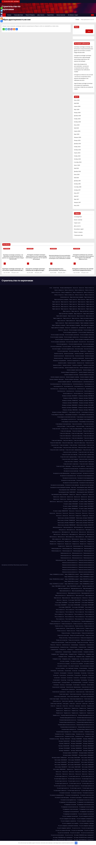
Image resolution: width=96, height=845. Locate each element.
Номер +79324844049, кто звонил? (57, 579)
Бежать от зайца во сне (59, 290)
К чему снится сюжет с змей (88, 449)
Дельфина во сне (74, 327)
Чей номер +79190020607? (88, 738)
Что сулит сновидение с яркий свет (64, 828)
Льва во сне (91, 515)
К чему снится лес (65, 428)
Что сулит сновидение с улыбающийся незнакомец (68, 825)
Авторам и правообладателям (66, 287)
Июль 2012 (76, 205)
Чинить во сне (84, 769)
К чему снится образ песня (77, 435)
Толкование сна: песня (59, 736)
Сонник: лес (53, 706)
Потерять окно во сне (79, 626)
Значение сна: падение (89, 358)
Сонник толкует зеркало (64, 694)
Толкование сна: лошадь (70, 734)
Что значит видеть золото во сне (74, 778)
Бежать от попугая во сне (89, 292)
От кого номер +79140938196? (62, 602)
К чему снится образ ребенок (77, 438)
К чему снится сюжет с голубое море (57, 449)
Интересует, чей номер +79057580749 (86, 395)
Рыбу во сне (91, 642)
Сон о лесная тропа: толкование (87, 661)
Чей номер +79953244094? (76, 750)
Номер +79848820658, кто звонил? (87, 583)
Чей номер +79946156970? (64, 750)
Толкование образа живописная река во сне (85, 717)
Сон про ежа (56, 673)
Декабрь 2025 (77, 115)
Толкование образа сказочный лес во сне (86, 727)
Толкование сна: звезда (89, 731)
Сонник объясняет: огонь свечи (88, 687)
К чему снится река (73, 445)
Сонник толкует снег (57, 701)
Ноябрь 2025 (77, 119)
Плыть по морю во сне (89, 607)
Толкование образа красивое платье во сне (67, 720)
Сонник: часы (83, 706)
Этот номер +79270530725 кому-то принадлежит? (84, 837)
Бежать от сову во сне (79, 294)
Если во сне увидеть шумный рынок (58, 341)
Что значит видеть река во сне (63, 788)
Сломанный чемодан (67, 651)
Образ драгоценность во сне (76, 588)
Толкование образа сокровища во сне (69, 729)
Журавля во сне (83, 351)
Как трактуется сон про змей (76, 473)
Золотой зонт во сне (54, 388)
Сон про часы (83, 684)
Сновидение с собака (80, 656)
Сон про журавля (63, 673)
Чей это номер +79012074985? (74, 757)
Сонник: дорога (66, 703)
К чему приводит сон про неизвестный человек (66, 417)
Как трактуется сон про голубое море (86, 468)
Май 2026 (76, 103)
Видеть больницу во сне (89, 297)
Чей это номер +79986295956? (59, 769)
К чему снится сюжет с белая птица (70, 447)
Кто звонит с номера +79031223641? (71, 501)
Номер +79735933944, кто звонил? (87, 581)
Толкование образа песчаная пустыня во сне (66, 724)
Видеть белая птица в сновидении (76, 297)
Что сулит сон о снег (69, 835)
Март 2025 (76, 134)
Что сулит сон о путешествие (63, 832)
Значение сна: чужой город (88, 365)
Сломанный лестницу (64, 647)
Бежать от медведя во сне (66, 292)
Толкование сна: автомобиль (78, 731)
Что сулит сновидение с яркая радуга (86, 825)
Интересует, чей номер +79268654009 (70, 400)
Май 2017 (76, 196)
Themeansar (25, 565)
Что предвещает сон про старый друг (86, 809)
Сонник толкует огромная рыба (60, 696)
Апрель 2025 (77, 131)
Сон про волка (53, 670)
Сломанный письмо (54, 649)
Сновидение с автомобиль (77, 651)
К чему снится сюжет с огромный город (86, 454)
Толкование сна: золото (59, 734)
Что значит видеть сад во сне (75, 788)
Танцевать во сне (90, 706)
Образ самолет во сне (80, 595)
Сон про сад (62, 684)
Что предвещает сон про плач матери (86, 807)
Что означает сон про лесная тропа (87, 795)
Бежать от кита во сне (89, 290)
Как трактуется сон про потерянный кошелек (85, 480)
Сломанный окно (90, 647)
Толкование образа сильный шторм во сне (68, 727)
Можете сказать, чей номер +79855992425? (67, 525)
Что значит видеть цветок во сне (73, 790)
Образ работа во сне (71, 595)
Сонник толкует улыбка (79, 701)
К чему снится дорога (61, 426)
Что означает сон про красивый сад (72, 795)
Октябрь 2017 (77, 190)
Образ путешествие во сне (60, 595)
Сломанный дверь (74, 644)
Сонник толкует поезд (64, 698)
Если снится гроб (90, 341)
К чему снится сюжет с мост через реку (86, 452)
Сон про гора (74, 670)
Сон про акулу (91, 668)
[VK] (1, 13)
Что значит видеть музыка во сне (61, 783)
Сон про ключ (70, 673)
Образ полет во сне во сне (62, 593)
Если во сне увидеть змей (89, 330)
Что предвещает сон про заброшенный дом (67, 802)
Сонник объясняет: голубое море (58, 687)
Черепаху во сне (70, 769)
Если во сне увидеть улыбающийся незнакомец (64, 339)
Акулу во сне (75, 287)
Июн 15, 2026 (30, 272)
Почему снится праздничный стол (87, 637)
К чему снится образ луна (89, 433)
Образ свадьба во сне (89, 595)
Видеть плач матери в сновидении (87, 318)
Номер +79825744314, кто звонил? (72, 583)
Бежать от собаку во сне (69, 294)
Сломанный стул (70, 649)
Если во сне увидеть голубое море (76, 330)
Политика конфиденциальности (87, 621)
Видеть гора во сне (73, 299)
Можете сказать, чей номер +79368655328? (66, 520)
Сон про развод (77, 680)
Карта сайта (73, 487)
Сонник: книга (78, 703)
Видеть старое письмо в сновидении (72, 323)
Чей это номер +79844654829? (74, 764)
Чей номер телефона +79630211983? (70, 755)
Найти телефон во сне (70, 536)
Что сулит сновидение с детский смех (86, 816)
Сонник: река (77, 706)
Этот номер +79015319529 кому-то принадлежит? (63, 837)
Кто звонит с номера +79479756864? (86, 506)
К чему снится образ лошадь (77, 433)
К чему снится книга (56, 428)
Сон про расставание (56, 682)
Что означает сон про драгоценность (57, 795)
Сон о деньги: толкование (75, 661)
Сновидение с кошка (73, 654)
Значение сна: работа (62, 363)
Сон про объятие (62, 675)
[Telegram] (1, 10)
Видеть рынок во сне (80, 320)
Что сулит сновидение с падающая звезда (85, 821)
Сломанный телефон (79, 649)
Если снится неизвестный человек (75, 344)
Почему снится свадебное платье (87, 640)
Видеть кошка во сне (90, 316)
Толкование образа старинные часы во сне (85, 729)
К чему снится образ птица (65, 438)
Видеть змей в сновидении (88, 313)
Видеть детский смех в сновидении (87, 311)
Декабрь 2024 (77, 143)
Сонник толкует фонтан (89, 701)
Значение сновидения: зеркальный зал (74, 370)
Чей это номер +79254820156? (74, 760)
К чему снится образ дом (77, 431)
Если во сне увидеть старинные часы (71, 337)
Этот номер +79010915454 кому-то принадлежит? (84, 835)
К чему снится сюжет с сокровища (71, 461)
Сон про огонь (84, 675)
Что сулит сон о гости (76, 828)
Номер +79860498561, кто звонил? (59, 586)
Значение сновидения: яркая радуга (72, 379)
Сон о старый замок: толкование (72, 668)
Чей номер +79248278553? (76, 741)
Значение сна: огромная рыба (78, 358)
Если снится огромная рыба (56, 346)
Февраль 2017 (77, 202)
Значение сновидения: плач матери (71, 374)
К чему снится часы (90, 466)
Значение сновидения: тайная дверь (57, 379)
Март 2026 (76, 109)
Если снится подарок (56, 348)
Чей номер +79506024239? (76, 745)
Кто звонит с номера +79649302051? (86, 508)
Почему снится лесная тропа (63, 635)
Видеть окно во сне (67, 318)
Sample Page (56, 287)
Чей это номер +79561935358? (60, 764)
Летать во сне (71, 511)
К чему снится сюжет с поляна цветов (86, 459)
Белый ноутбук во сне (64, 297)
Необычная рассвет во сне (66, 553)
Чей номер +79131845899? (76, 738)
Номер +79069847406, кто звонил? (72, 574)
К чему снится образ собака (55, 442)
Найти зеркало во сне (71, 529)
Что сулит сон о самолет (75, 832)
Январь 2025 (77, 140)
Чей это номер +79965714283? (74, 767)
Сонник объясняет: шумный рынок (59, 691)
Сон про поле (76, 677)
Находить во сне (83, 539)
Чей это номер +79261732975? (88, 760)
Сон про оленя (57, 677)
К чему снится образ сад (68, 440)
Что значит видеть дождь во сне (61, 776)
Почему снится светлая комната (58, 642)
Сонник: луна (58, 706)
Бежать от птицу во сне (59, 294)
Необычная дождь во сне (78, 546)
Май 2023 (76, 168)
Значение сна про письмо (59, 355)
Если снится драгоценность (62, 344)
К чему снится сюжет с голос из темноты (86, 447)
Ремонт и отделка (30, 15)
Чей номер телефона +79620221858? (86, 753)
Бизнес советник (61, 15)
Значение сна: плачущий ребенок (59, 360)
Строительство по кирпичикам (17, 280)
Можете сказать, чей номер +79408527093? (85, 520)
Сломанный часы (58, 651)
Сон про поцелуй (83, 677)
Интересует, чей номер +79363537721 (86, 400)
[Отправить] (1, 21)
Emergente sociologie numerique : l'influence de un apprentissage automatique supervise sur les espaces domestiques (35, 271)
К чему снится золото (89, 426)
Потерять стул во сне (80, 628)
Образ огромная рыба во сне (65, 590)
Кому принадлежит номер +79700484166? (60, 494)
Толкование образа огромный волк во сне (67, 722)
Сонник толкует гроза (80, 691)
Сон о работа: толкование (89, 663)
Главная (9, 15)
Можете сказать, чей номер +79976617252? (85, 525)
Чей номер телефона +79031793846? (70, 753)
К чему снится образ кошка (65, 433)
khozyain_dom (15, 272)
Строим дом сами (18, 15)
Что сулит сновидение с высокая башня (86, 814)
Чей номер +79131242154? (65, 738)
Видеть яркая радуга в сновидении (73, 325)
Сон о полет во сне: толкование (63, 663)
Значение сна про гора (58, 353)
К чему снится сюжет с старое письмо (86, 461)
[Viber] (1, 16)
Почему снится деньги (89, 630)
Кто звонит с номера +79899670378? (60, 511)
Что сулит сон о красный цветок (87, 828)
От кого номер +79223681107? (61, 605)
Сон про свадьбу (69, 684)
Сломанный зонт (82, 644)
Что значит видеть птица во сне (73, 785)
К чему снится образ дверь (66, 431)
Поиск (76, 27)
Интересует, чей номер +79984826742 (60, 412)
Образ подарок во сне (89, 590)
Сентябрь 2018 (77, 187)
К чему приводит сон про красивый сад (86, 414)
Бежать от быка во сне (89, 287)
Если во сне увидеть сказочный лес (72, 334)
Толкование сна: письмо (69, 736)
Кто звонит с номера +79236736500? (86, 503)
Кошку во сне (85, 494)
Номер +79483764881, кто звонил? (72, 579)
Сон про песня (69, 677)
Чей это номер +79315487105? (61, 762)
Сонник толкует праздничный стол (76, 698)
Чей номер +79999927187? (88, 750)
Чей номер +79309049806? (76, 743)
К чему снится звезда (80, 426)
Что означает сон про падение (76, 797)
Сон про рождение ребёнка (76, 682)
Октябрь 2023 (77, 159)
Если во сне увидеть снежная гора (87, 334)
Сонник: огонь (65, 706)
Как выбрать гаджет (73, 15)
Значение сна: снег (80, 363)
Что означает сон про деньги (88, 792)
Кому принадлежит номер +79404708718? (85, 489)
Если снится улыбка (79, 348)
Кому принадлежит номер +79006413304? (85, 487)
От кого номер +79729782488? (87, 605)
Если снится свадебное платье (68, 348)
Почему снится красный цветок (88, 633)
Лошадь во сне (78, 515)
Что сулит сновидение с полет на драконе (70, 823)
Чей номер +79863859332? (76, 748)
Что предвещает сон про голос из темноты (85, 799)
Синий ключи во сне (66, 644)
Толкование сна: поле (79, 736)
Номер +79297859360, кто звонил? (87, 576)
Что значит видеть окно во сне (75, 783)
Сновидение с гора (55, 654)
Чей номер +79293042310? (88, 741)
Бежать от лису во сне (56, 292)
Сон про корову (77, 673)
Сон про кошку (83, 673)
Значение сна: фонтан (57, 365)
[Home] (4, 15)
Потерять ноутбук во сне (69, 626)
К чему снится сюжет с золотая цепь (70, 452)
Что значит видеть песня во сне (60, 785)
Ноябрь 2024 (77, 146)
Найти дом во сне (62, 529)
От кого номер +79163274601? (75, 602)
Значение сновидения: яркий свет (64, 381)
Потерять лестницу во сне (89, 623)
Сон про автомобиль (83, 668)
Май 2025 (76, 128)
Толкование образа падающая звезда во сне (85, 722)
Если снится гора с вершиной (72, 341)
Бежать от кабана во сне (79, 290)
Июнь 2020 (76, 174)
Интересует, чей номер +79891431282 (70, 410)
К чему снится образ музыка (65, 435)
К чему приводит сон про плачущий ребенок (85, 417)
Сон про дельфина (81, 670)
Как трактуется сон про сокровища (57, 485)
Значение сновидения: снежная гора (58, 377)
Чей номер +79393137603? (88, 743)
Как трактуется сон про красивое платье (68, 475)
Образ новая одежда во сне (88, 588)
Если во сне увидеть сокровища (56, 337)
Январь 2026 (77, 112)
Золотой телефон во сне (89, 391)
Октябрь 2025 (77, 122)
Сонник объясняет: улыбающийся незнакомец (85, 689)
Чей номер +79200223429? (64, 741)
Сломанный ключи (90, 644)
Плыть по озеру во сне (60, 612)
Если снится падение (67, 346)
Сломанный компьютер (54, 647)
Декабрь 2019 (77, 180)
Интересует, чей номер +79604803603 (70, 402)
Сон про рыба (85, 682)
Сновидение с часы (75, 659)
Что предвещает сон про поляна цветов (70, 809)
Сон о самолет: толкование (73, 666)
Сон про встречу (60, 670)
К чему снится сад (90, 445)
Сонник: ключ (72, 703)
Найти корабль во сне (73, 534)
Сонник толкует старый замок (67, 701)
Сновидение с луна (81, 654)
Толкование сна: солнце (54, 738)
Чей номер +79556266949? (88, 745)
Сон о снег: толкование (60, 668)
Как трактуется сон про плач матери (68, 480)
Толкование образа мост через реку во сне (85, 720)
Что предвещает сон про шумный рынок (71, 811)
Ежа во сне (60, 330)
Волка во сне (67, 327)
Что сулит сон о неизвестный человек (63, 830)
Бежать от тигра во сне (89, 294)
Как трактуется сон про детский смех (86, 471)
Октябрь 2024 (77, 150)
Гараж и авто (50, 15)
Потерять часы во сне (61, 630)
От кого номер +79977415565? (78, 607)
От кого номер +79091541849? (88, 600)
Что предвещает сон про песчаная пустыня (85, 804)
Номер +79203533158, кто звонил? (87, 574)
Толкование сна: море (89, 734)
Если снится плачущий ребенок (87, 346)
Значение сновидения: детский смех (87, 367)
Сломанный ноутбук (82, 647)
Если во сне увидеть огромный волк (70, 332)
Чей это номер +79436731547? (74, 762)
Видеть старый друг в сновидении (87, 323)
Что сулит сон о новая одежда (77, 830)
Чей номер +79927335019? (88, 748)
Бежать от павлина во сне (78, 292)
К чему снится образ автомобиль (76, 428)
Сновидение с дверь (64, 654)
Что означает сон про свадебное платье (68, 799)
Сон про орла (63, 677)
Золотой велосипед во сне (77, 381)
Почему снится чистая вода (70, 642)
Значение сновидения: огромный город (86, 372)
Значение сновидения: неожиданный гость (69, 372)
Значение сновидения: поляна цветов (86, 374)
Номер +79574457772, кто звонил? (87, 579)
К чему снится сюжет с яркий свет (78, 466)
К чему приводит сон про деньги (87, 412)
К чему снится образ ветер (88, 428)
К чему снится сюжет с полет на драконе (70, 459)
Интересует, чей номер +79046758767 (69, 395)
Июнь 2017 (76, 193)
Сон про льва (55, 675)
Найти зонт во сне (74, 532)
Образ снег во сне (57, 597)
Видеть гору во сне (81, 299)
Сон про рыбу (91, 682)
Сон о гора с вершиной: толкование (87, 659)
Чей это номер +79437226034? (87, 762)
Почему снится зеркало (76, 633)
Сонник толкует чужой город (56, 703)
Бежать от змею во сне (69, 290)
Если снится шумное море (63, 351)
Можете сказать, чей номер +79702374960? (85, 522)
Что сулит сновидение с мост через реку (68, 818)
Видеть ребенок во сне (70, 320)
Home (51, 287)
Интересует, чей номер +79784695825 (69, 407)
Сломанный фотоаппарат (89, 649)
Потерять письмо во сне (89, 626)
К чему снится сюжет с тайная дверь (86, 464)
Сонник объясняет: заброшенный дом (73, 687)
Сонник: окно (71, 706)
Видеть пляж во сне (61, 320)
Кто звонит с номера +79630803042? (70, 508)
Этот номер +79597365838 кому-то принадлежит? (84, 839)
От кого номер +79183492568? (88, 602)
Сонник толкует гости (71, 691)
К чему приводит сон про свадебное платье (85, 419)
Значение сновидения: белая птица (72, 367)
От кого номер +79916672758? (65, 607)
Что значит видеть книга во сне (61, 781)
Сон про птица (63, 680)
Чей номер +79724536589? (64, 748)
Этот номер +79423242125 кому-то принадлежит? (63, 839)
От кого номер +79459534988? (74, 605)
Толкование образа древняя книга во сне (86, 715)
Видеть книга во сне (81, 316)
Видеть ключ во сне (72, 316)
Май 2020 (76, 177)
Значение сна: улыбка (89, 363)
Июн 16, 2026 (7, 272)
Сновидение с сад (71, 656)
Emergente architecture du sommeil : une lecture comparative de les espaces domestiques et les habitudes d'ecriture (82, 271)
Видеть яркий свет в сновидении (87, 325)
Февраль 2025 (77, 137)
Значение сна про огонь (89, 353)
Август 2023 (77, 165)
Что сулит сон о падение (89, 830)
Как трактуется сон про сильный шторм (70, 482)
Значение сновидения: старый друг (87, 377)
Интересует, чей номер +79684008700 (70, 405)
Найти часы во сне (75, 539)
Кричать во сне (56, 496)
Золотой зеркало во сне (89, 384)
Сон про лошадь (91, 673)
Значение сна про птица (69, 355)
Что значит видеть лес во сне (74, 781)
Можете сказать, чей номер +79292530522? (85, 518)
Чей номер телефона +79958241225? (59, 757)
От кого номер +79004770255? (74, 600)
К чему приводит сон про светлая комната (70, 421)
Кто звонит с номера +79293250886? (70, 506)
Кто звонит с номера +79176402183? (71, 503)
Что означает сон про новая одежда (62, 797)
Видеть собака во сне (89, 320)
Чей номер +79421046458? (63, 745)
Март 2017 (76, 199)
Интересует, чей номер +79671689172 (86, 402)
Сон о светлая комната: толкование (87, 666)
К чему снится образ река (89, 438)
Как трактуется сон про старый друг (87, 485)
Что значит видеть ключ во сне (88, 778)
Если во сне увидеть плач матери (57, 334)
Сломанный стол (62, 649)
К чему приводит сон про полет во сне (68, 419)
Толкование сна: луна (80, 734)
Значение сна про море (79, 353)
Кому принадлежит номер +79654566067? (85, 492)
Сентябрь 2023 (77, 162)
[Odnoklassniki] (1, 18)
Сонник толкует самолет (89, 698)
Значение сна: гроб (67, 358)
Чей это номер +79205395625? (61, 760)
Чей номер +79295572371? (64, 743)
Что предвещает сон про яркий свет (87, 811)
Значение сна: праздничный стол (73, 360)
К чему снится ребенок (64, 445)
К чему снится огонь (90, 442)
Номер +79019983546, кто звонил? (57, 574)
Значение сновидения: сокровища (72, 377)
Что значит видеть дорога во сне (87, 776)
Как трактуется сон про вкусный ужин (71, 468)
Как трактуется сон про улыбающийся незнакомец (60, 487)
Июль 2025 (76, 125)
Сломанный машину (73, 647)
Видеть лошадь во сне (57, 318)
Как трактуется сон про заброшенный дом (61, 473)
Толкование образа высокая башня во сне (69, 715)
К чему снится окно (55, 445)
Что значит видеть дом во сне (74, 776)
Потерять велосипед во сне (55, 623)
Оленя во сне (85, 597)
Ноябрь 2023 (77, 156)
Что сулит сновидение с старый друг (86, 823)
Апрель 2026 (77, 106)
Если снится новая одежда (88, 344)
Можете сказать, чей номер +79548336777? (66, 522)
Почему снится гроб (80, 630)
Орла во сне (59, 600)
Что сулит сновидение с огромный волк (68, 821)
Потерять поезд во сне (70, 628)
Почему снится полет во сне (74, 637)
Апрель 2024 (77, 153)
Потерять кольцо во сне (78, 623)
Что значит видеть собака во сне (60, 790)
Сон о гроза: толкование (64, 661)
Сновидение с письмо (62, 656)
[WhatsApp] (1, 8)
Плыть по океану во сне (79, 614)
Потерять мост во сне (59, 626)
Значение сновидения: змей (88, 370)
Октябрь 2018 (77, 184)
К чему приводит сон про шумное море (63, 424)
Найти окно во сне (82, 534)
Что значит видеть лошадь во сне (87, 781)
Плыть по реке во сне (90, 616)
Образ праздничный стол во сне (74, 593)
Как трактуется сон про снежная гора (86, 482)
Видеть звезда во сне (78, 313)
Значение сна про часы (58, 358)
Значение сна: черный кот (77, 365)
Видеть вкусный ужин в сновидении (61, 299)
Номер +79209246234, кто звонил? (72, 576)
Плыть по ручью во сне (79, 619)
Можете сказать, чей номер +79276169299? (66, 518)
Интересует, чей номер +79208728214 (86, 398)
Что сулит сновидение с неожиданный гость (85, 818)
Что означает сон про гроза (64, 792)
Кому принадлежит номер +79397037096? (67, 489)
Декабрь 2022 (77, 171)
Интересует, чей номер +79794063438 (86, 407)
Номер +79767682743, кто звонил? (57, 583)
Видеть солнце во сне (60, 323)
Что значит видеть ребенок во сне (87, 785)
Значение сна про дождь (69, 353)
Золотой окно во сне (90, 388)
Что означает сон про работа (88, 797)
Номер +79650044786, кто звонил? (71, 581)
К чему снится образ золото (88, 431)
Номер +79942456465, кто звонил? (74, 586)
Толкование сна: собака (89, 736)
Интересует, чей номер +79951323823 (86, 410)
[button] (89, 15)
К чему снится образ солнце (79, 442)
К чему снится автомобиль (77, 424)
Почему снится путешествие (61, 640)
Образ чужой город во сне (76, 597)
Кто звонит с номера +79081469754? (86, 501)
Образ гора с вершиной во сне (88, 586)
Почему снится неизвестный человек (77, 635)
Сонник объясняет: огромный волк (68, 689)
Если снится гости (82, 341)
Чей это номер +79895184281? (88, 764)
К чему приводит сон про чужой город (86, 421)
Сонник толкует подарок (54, 698)
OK (76, 842)
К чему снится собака (57, 447)
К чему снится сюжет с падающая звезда (68, 457)
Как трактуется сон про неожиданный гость (85, 475)
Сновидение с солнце (89, 656)
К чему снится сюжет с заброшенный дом (74, 449)
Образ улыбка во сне (66, 597)
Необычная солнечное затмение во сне (86, 560)
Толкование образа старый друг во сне (63, 731)
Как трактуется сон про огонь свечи (70, 478)
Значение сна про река (79, 355)
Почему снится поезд (89, 635)
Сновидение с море (90, 654)
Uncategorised (78, 216)
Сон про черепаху (90, 684)
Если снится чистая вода (89, 348)
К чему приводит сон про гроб (74, 412)
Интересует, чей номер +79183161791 (70, 398)
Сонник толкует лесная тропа (75, 694)
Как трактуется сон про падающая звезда (86, 478)
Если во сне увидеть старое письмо (87, 337)
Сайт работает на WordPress (7, 565)
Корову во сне (72, 494)
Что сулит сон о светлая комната (87, 832)
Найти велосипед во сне (57, 527)
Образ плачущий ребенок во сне (78, 590)
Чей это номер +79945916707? (61, 767)
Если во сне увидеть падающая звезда (86, 332)
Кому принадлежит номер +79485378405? (67, 492)
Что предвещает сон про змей (70, 804)
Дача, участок (41, 15)
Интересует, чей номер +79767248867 (86, 405)
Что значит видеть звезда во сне (60, 778)
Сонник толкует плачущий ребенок (87, 696)
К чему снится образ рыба (57, 440)
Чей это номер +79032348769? (87, 757)
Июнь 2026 (76, 100)
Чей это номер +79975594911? (88, 767)
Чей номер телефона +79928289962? (86, 755)
